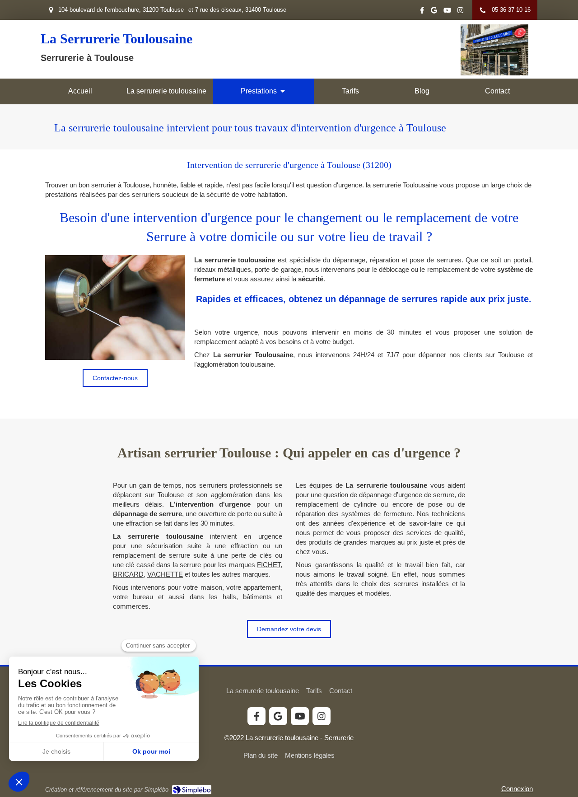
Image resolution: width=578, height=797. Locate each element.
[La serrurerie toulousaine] (494, 73)
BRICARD (128, 574)
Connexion (517, 788)
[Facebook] (422, 12)
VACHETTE (165, 574)
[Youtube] (447, 12)
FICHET (268, 565)
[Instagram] (460, 12)
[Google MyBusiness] (434, 12)
